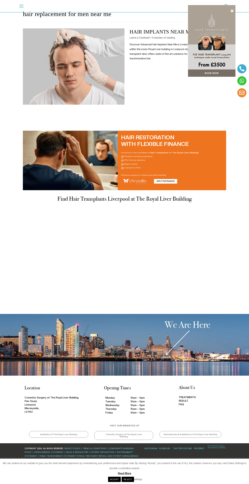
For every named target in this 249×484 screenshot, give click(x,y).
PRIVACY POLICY (72, 448)
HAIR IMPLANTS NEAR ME (161, 31)
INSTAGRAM (150, 448)
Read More (124, 473)
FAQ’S (99, 6)
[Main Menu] (21, 6)
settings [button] (138, 479)
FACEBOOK (164, 448)
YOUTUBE (187, 448)
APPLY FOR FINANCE (166, 181)
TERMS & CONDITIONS (94, 448)
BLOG (109, 6)
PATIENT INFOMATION (102, 452)
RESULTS (88, 6)
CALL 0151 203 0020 (166, 7)
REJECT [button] (128, 479)
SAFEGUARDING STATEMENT (49, 452)
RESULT (183, 400)
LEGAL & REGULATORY (77, 452)
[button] (58, 434)
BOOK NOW (212, 73)
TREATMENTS (70, 6)
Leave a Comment (140, 37)
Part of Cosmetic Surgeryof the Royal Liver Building (216, 446)
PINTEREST (199, 448)
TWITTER (177, 448)
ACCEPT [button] (114, 479)
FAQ (181, 404)
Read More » (137, 67)
